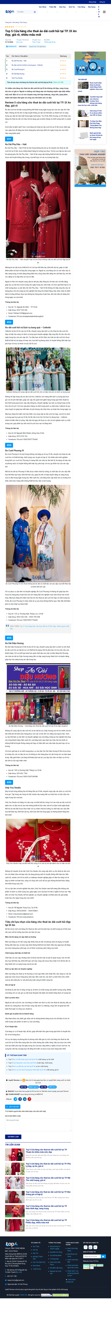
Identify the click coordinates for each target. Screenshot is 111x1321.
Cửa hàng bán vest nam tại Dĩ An (24, 1063)
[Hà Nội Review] (86, 1265)
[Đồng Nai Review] (86, 1267)
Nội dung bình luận (13, 1116)
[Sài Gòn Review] (100, 1265)
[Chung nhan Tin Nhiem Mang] (46, 1295)
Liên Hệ (35, 1250)
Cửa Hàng (81, 7)
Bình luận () (23, 46)
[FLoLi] (92, 1267)
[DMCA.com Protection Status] (61, 1295)
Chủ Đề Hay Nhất (55, 1255)
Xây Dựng (91, 7)
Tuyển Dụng (37, 1269)
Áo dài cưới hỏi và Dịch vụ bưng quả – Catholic (27, 65)
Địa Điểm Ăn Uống (56, 1252)
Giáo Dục (62, 7)
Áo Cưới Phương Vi (18, 69)
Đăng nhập (92, 2)
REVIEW (99, 12)
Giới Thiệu (36, 1246)
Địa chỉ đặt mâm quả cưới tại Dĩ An (25, 1059)
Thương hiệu (54, 1259)
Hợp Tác (35, 1253)
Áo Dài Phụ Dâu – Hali (19, 61)
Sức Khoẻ (42, 7)
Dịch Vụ (72, 7)
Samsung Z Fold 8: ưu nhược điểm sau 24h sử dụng (96, 113)
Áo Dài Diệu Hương (18, 74)
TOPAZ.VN (23, 1295)
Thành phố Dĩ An (50, 42)
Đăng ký (102, 2)
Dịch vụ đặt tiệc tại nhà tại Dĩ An (24, 1066)
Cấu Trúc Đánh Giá (39, 1262)
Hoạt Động (36, 1265)
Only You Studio (17, 78)
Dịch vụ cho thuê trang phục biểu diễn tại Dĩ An (29, 1070)
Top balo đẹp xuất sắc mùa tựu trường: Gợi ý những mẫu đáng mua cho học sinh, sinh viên (90, 101)
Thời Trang (23, 22)
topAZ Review (9, 12)
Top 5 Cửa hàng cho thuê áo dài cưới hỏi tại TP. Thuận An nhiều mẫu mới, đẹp (46, 1150)
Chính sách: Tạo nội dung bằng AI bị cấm (73, 1273)
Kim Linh (19, 42)
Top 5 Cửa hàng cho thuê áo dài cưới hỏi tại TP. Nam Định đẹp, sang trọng (46, 1207)
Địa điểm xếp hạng (56, 1268)
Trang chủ (8, 22)
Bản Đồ (18, 1272)
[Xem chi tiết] (58, 82)
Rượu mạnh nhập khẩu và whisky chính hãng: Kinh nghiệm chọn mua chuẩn (90, 87)
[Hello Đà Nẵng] (93, 1265)
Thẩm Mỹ (52, 7)
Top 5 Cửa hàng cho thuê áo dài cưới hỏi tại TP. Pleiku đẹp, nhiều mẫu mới (46, 1221)
